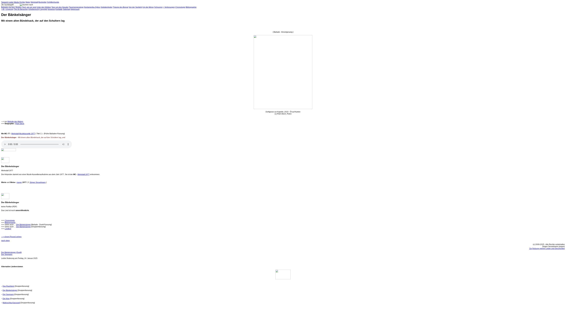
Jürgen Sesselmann (38, 182)
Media (16, 2)
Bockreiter (42, 2)
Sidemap (66, 9)
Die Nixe (6, 299)
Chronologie (180, 7)
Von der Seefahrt (135, 7)
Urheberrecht (33, 9)
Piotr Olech (19, 124)
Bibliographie (191, 7)
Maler (28, 2)
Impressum (75, 9)
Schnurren (158, 7)
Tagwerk (4, 2)
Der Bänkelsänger (23, 225)
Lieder (11, 2)
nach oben (5, 241)
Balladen (4, 7)
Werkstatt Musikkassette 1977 (23, 134)
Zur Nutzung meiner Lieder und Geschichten (547, 249)
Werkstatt (34, 2)
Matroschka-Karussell (11, 303)
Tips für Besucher (21, 9)
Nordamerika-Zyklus (92, 7)
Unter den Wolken (44, 7)
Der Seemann (6, 254)
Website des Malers (15, 122)
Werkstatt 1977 (83, 174)
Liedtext (8, 229)
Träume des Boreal (120, 7)
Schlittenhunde (53, 2)
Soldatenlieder (106, 7)
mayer (19, 182)
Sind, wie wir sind (29, 7)
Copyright (43, 9)
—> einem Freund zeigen (11, 237)
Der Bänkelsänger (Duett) (11, 252)
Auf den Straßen (15, 7)
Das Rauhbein (8, 286)
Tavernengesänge (76, 7)
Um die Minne (148, 7)
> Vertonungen (169, 7)
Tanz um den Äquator (60, 7)
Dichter (22, 2)
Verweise (51, 9)
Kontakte (58, 9)
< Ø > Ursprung (7, 9)
